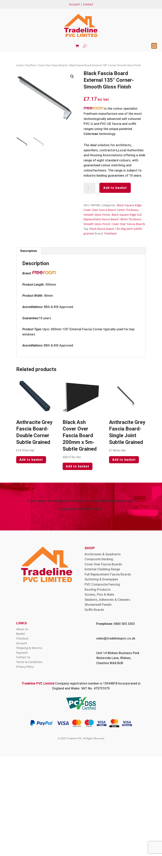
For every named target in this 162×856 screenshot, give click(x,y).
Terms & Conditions (29, 662)
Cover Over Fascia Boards (53, 65)
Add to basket (115, 188)
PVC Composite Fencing (102, 584)
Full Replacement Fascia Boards (108, 574)
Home (20, 65)
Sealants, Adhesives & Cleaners (107, 600)
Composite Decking (99, 559)
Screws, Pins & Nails (99, 594)
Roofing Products (98, 589)
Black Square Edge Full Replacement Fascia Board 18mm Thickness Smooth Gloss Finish (113, 219)
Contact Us (23, 657)
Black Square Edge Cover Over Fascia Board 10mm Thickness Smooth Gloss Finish (112, 210)
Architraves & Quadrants (103, 554)
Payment (22, 652)
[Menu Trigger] (154, 46)
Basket (20, 634)
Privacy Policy (25, 667)
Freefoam (110, 233)
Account (74, 4)
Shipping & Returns (29, 648)
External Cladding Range (102, 569)
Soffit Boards (94, 610)
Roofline (31, 65)
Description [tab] (28, 251)
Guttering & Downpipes (101, 579)
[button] (72, 76)
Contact (88, 4)
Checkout (22, 638)
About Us (22, 629)
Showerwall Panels (98, 604)
